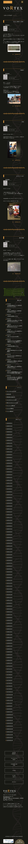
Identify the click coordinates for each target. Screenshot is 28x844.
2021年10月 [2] (9, 588)
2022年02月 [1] (9, 577)
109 (9, 295)
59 (19, 291)
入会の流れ (14, 770)
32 (23, 289)
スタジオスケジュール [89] (11, 399)
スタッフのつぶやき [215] (11, 391)
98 (11, 294)
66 (8, 292)
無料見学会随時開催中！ (14, 753)
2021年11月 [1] (9, 586)
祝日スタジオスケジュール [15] (12, 402)
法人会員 (14, 805)
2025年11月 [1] (9, 448)
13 (18, 288)
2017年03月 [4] (9, 688)
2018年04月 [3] (9, 654)
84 (12, 293)
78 (4, 293)
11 (16, 288)
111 (13, 295)
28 (18, 289)
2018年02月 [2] (9, 660)
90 (20, 293)
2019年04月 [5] (9, 623)
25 (14, 289)
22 (10, 289)
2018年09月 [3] (9, 640)
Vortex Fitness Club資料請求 (14, 759)
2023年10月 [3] (9, 520)
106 (4, 295)
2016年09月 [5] (9, 706)
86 (15, 293)
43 (18, 290)
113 (17, 295)
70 (14, 292)
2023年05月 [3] (9, 534)
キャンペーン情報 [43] (11, 405)
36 (8, 290)
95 (7, 294)
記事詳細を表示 (18, 54)
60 (20, 291)
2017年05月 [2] (9, 683)
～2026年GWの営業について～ (12, 346)
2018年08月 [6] (9, 643)
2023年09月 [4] (9, 523)
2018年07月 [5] (9, 646)
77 (23, 292)
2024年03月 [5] (9, 506)
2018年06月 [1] (9, 648)
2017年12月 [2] (9, 666)
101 (16, 294)
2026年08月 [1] (9, 423)
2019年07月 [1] (9, 614)
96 (8, 294)
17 (24, 288)
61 (22, 291)
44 (19, 290)
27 (16, 289)
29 (19, 289)
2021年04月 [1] (9, 591)
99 (12, 294)
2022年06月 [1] (9, 566)
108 (8, 295)
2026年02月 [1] (9, 440)
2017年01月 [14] (10, 694)
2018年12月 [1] (9, 631)
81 (8, 293)
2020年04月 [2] (9, 608)
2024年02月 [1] (9, 508)
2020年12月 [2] (9, 597)
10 (14, 288)
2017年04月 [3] (9, 686)
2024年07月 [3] (9, 494)
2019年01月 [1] (9, 628)
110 (11, 295)
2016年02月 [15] (10, 726)
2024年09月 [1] (9, 488)
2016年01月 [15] (10, 728)
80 (7, 293)
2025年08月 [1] (9, 457)
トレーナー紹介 (6, 805)
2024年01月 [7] (9, 511)
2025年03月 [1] (9, 471)
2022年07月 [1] (9, 563)
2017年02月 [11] (10, 691)
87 (16, 293)
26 (15, 289)
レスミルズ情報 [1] (10, 408)
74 (19, 292)
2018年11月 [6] (9, 634)
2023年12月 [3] (9, 514)
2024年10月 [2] (9, 486)
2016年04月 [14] (10, 720)
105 (23, 294)
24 (12, 289)
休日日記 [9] (9, 394)
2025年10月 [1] (9, 451)
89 (19, 293)
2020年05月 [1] (9, 606)
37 (10, 290)
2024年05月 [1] (9, 500)
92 (23, 293)
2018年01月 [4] (9, 663)
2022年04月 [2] (9, 571)
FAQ (21, 805)
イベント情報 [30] (10, 411)
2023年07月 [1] (9, 528)
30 (20, 289)
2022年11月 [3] (9, 551)
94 (5, 294)
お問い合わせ (21, 806)
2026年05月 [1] (9, 431)
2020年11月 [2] (9, 600)
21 (8, 289)
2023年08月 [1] (9, 526)
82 (10, 293)
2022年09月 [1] (9, 557)
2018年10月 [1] (9, 637)
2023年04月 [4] (9, 537)
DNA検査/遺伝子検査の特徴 (14, 765)
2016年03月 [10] (10, 723)
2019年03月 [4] (9, 626)
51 (8, 291)
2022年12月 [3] (9, 548)
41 (15, 290)
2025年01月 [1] (9, 477)
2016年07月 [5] (9, 711)
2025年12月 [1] (9, 446)
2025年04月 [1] (9, 468)
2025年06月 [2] (9, 463)
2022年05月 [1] (9, 568)
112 (15, 295)
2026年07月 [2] (9, 426)
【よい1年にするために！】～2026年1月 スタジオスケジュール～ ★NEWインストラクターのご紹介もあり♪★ (14, 378)
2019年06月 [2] (9, 617)
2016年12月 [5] (9, 697)
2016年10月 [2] (9, 703)
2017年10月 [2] (9, 671)
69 (12, 292)
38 (11, 290)
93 (4, 294)
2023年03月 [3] (9, 540)
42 (16, 290)
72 (16, 292)
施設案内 (9, 803)
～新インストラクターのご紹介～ (13, 336)
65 (7, 292)
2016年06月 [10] (10, 714)
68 (11, 292)
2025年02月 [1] (9, 474)
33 (4, 290)
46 (22, 290)
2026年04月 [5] (9, 434)
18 (4, 289)
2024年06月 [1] (9, 497)
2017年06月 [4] (9, 680)
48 (4, 291)
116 (22, 295)
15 (21, 288)
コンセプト (5, 803)
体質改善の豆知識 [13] (11, 397)
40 (14, 290)
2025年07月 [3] (9, 460)
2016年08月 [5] (9, 708)
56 (15, 291)
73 (18, 292)
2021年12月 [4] (9, 583)
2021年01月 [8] (9, 594)
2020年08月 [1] (9, 603)
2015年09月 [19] (10, 740)
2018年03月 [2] (9, 657)
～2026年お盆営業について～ (12, 316)
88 (18, 293)
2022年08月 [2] (9, 560)
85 (14, 293)
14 (20, 288)
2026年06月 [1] (9, 428)
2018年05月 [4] (9, 651)
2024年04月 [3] (9, 503)
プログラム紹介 (17, 803)
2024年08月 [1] (9, 491)
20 (7, 289)
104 (21, 294)
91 (22, 293)
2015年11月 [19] (10, 734)
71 (15, 292)
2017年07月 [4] (9, 677)
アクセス (18, 805)
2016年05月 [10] (10, 717)
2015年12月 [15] (10, 731)
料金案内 (12, 803)
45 (20, 290)
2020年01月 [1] (9, 611)
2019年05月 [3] (9, 620)
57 (16, 291)
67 (10, 292)
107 (6, 295)
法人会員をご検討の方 (14, 776)
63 (4, 292)
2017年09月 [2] (9, 674)
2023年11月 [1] (9, 517)
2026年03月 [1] (9, 437)
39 (12, 290)
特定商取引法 (16, 806)
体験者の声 (5, 806)
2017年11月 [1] (9, 668)
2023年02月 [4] (9, 543)
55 (14, 291)
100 (14, 294)
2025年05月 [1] (9, 466)
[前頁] (5, 288)
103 (20, 294)
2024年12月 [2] (9, 480)
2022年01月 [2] (9, 580)
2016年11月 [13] (10, 700)
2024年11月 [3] (9, 483)
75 (20, 292)
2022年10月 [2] (9, 554)
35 (7, 290)
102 (18, 294)
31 (22, 289)
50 (7, 291)
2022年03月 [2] (9, 574)
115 (20, 295)
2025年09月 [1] (9, 454)
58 (18, 291)
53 (11, 291)
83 (11, 293)
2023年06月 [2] (9, 531)
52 (10, 291)
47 (23, 290)
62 (23, 291)
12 (17, 288)
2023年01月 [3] (9, 546)
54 (12, 291)
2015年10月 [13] (10, 737)
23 (11, 289)
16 (22, 288)
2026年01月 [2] (9, 443)
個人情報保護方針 (10, 806)
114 (19, 295)
